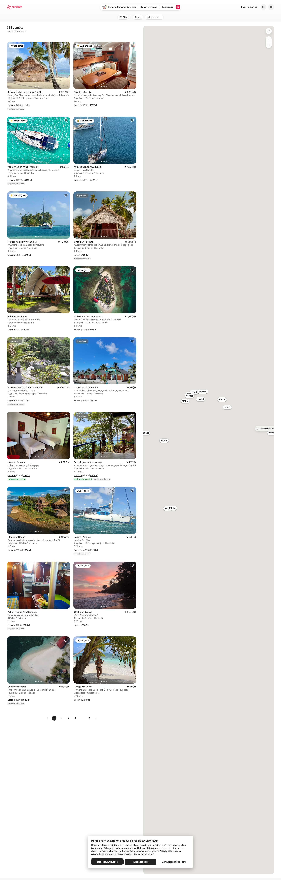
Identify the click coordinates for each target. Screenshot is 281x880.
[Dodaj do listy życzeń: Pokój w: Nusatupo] (66, 270)
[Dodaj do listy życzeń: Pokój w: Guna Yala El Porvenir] (66, 120)
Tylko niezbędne (140, 862)
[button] (12, 105)
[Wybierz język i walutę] (263, 7)
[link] (47, 718)
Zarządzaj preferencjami (174, 862)
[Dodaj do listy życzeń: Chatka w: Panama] (66, 640)
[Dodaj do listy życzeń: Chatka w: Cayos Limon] (132, 341)
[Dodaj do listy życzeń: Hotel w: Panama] (66, 415)
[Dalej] (96, 718)
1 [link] (54, 718)
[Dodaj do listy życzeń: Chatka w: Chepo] (66, 490)
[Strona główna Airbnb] (14, 7)
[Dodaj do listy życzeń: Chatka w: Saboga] (132, 565)
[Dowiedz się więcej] (25, 31)
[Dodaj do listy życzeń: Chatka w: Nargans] (132, 195)
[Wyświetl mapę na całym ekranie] (269, 31)
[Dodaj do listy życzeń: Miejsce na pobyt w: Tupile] (132, 120)
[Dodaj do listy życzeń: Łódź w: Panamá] (132, 490)
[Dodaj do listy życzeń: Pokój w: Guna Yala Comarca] (66, 565)
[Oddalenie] (269, 45)
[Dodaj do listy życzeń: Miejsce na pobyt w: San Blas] (66, 195)
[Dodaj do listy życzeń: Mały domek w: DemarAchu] (132, 270)
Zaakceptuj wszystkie (107, 862)
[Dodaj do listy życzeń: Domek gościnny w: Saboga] (132, 415)
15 (89, 718)
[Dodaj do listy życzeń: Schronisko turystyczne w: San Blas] (66, 45)
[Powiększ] (269, 39)
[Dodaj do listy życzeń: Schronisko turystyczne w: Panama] (66, 341)
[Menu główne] (271, 7)
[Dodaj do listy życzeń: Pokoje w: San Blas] (132, 45)
